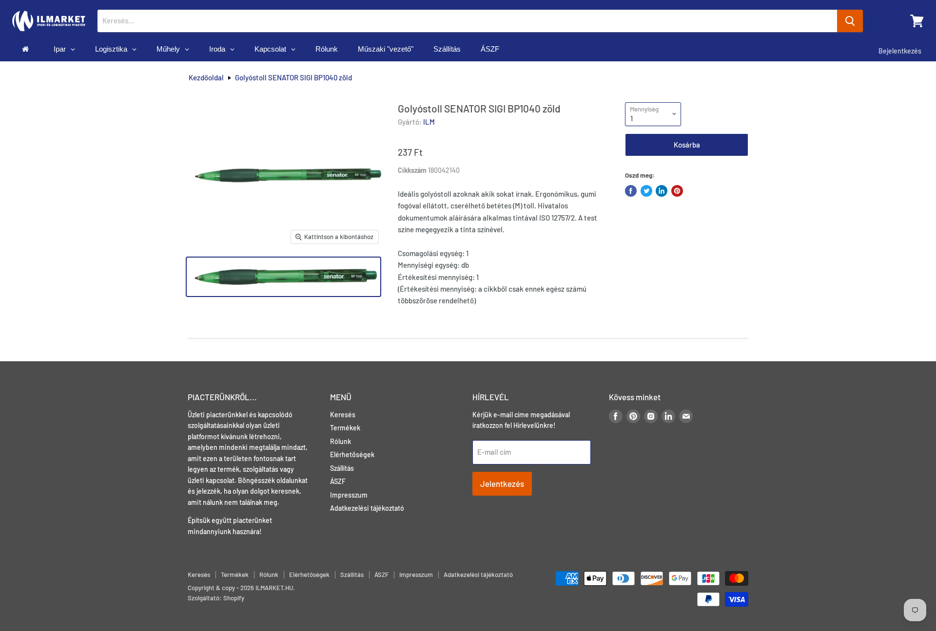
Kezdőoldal (206, 78)
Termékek (345, 428)
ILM (429, 121)
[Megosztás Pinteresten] (677, 191)
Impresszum (349, 495)
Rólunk (340, 441)
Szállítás (342, 468)
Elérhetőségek (352, 454)
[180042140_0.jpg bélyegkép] (283, 277)
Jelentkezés (502, 483)
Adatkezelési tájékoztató (367, 508)
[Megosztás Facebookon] (631, 191)
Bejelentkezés (899, 51)
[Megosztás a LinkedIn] (661, 191)
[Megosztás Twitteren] (646, 191)
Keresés (342, 414)
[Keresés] (850, 21)
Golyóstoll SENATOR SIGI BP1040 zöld (293, 78)
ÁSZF (338, 481)
